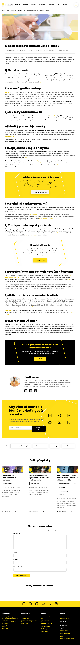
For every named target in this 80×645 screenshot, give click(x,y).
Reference (42, 4)
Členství (26, 4)
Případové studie (45, 622)
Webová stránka (18, 567)
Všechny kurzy (25, 617)
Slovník (43, 628)
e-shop (54, 446)
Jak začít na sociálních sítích (28, 620)
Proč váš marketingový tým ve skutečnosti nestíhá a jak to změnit (39, 477)
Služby (17, 4)
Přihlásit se (38, 429)
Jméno (16, 552)
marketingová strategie (20, 446)
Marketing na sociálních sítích (9, 622)
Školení (33, 4)
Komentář (17, 533)
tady (26, 235)
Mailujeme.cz (44, 625)
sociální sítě (68, 446)
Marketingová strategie (8, 617)
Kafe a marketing (45, 626)
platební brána (9, 136)
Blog (59, 4)
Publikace (52, 4)
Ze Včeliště (61, 495)
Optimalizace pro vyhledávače (10, 618)
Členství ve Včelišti (45, 617)
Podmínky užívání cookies (67, 638)
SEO (75, 483)
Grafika (7, 92)
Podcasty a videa (7, 483)
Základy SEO (24, 623)
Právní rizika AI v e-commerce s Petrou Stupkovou (9, 477)
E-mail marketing (63, 491)
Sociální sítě (8, 310)
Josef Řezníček (22, 50)
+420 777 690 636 (65, 617)
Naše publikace (45, 620)
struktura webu (40, 446)
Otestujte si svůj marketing (47, 623)
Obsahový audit (25, 618)
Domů (3, 10)
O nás (65, 4)
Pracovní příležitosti (46, 630)
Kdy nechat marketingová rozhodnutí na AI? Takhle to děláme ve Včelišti (67, 477)
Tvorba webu (5, 628)
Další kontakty (64, 630)
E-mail (15, 560)
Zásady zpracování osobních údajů (68, 635)
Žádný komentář (63, 50)
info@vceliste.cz (64, 618)
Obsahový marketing (16, 10)
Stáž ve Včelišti (44, 631)
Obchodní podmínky (65, 633)
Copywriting (5, 623)
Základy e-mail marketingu (28, 622)
